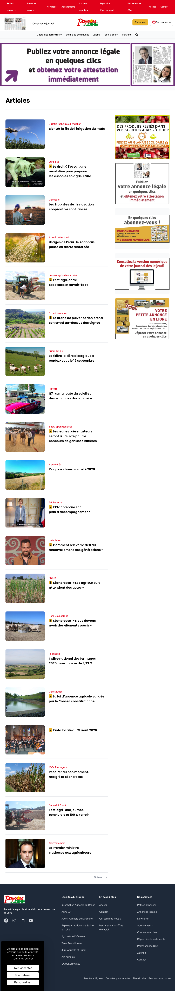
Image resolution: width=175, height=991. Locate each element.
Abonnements (145, 925)
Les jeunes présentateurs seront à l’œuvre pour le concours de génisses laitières (73, 436)
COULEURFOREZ (71, 963)
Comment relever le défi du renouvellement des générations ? (76, 547)
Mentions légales (93, 978)
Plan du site (139, 978)
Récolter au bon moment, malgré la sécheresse (69, 774)
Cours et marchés (147, 932)
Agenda (141, 952)
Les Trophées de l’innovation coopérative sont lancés (71, 206)
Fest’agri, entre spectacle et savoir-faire (68, 282)
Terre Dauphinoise (72, 943)
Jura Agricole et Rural (73, 950)
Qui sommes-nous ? (110, 918)
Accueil (103, 904)
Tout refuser (23, 975)
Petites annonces (146, 904)
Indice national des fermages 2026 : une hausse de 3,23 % (72, 660)
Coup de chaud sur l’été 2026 (72, 469)
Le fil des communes (77, 34)
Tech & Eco (109, 34)
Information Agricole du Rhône (78, 904)
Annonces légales (147, 911)
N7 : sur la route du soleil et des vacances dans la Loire (70, 395)
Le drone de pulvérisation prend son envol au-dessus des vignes (76, 320)
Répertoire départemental (151, 939)
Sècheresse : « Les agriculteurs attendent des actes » (74, 585)
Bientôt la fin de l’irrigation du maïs (77, 128)
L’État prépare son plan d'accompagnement (70, 509)
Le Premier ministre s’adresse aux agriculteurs (70, 850)
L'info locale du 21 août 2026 (74, 730)
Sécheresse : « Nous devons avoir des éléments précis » (72, 623)
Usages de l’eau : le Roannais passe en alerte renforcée (72, 244)
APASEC (66, 911)
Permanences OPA (147, 945)
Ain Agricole (68, 956)
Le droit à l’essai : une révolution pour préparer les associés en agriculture (70, 171)
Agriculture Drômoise (73, 936)
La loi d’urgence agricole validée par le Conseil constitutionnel (76, 698)
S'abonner (140, 22)
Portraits (127, 34)
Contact (103, 911)
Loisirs (96, 34)
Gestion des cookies (160, 978)
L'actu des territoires (48, 34)
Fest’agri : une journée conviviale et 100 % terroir (69, 812)
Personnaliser (22, 982)
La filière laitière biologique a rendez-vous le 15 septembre (71, 358)
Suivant (98, 877)
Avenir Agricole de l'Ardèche (77, 918)
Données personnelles (118, 978)
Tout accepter (23, 968)
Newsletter (143, 918)
